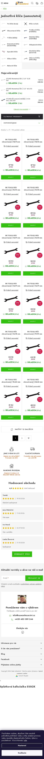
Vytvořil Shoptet (23, 676)
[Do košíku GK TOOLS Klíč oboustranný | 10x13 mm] (33, 177)
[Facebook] (22, 632)
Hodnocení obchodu (22, 483)
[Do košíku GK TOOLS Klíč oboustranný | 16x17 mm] (33, 321)
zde (25, 740)
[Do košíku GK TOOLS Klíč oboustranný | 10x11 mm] (11, 177)
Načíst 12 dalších (23, 429)
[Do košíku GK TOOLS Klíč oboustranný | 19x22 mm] (11, 417)
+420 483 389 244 (24, 619)
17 (28, 438)
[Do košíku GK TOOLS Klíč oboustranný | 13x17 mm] (11, 273)
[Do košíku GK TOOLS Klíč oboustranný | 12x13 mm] (11, 225)
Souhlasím (22, 753)
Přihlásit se (34, 578)
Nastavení (22, 745)
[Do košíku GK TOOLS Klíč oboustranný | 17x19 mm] (33, 369)
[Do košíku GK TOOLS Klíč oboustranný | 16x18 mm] (11, 369)
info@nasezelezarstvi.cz (24, 615)
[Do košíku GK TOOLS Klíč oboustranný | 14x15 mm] (33, 273)
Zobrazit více (22, 554)
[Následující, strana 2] (22, 438)
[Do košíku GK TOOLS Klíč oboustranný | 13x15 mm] (33, 225)
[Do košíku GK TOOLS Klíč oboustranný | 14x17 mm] (11, 321)
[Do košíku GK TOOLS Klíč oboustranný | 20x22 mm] (33, 417)
